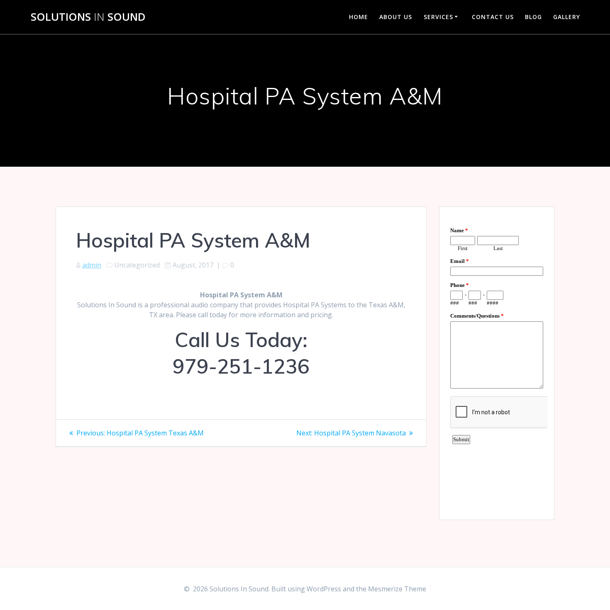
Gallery (566, 17)
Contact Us (493, 17)
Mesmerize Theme (397, 588)
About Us (395, 17)
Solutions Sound (88, 17)
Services (438, 17)
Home (358, 17)
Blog (533, 17)
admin (91, 265)
